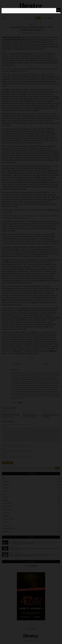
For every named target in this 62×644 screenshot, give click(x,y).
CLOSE (58, 10)
